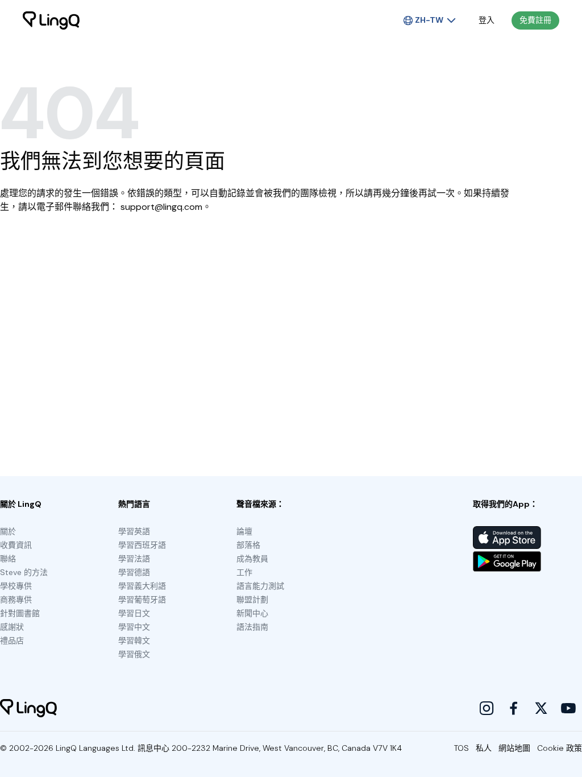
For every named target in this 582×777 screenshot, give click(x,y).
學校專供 (16, 586)
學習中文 (134, 627)
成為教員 (252, 558)
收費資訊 (16, 545)
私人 (484, 748)
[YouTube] (568, 708)
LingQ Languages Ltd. (95, 748)
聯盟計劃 (252, 599)
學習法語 (134, 558)
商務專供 (16, 599)
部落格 (248, 545)
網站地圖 (514, 748)
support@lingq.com (161, 207)
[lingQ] (51, 20)
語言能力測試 (260, 586)
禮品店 (12, 640)
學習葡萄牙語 (142, 599)
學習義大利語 (142, 586)
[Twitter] (541, 708)
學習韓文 (134, 640)
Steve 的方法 (24, 572)
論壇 (244, 531)
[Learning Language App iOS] (507, 537)
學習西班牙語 (142, 545)
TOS (461, 748)
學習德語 (134, 572)
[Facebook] (513, 708)
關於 (8, 531)
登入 (486, 20)
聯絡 (8, 558)
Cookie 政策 (559, 748)
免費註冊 (535, 20)
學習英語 (134, 531)
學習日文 (134, 613)
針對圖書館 (20, 613)
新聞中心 (252, 613)
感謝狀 (12, 627)
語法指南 (252, 627)
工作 (244, 572)
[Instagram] (486, 708)
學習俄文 (134, 654)
